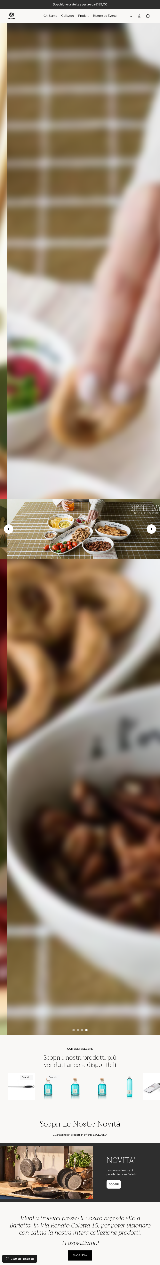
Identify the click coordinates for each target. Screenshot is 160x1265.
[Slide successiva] (148, 1088)
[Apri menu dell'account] (139, 16)
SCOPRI (114, 1184)
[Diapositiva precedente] (8, 529)
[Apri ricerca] (131, 16)
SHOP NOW (80, 1255)
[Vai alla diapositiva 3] (82, 1030)
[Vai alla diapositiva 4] (86, 1030)
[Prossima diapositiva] (151, 529)
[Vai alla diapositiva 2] (78, 1030)
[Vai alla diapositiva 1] (73, 1030)
